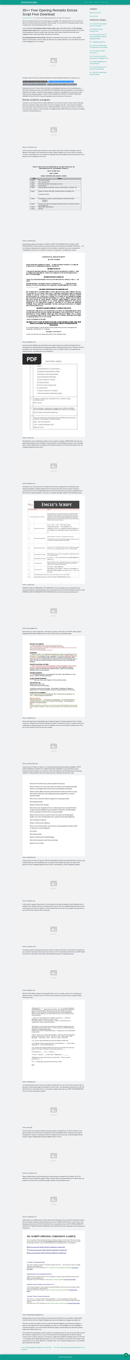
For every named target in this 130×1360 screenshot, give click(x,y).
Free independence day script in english (61, 81)
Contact (96, 2)
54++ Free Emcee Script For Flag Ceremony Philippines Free (99, 57)
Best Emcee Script (95, 12)
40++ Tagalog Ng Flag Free (97, 42)
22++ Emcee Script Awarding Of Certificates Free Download (98, 46)
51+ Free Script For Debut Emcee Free (97, 52)
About (86, 2)
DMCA (91, 2)
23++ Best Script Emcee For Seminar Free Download (98, 68)
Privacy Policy (104, 2)
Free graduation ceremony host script (34, 84)
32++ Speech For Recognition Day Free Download (98, 25)
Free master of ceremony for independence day (62, 84)
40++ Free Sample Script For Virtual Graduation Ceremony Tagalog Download (98, 36)
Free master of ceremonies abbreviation (35, 81)
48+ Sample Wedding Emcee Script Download (98, 62)
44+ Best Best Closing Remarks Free (96, 30)
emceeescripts (29, 2)
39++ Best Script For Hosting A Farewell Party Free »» (69, 1347)
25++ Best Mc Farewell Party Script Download (98, 73)
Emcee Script (94, 16)
